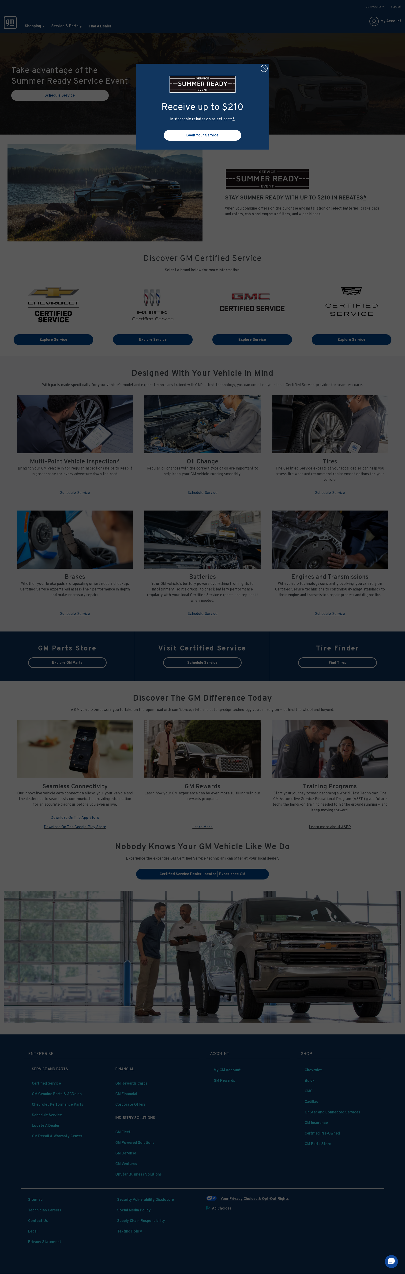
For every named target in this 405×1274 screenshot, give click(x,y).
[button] (233, 119)
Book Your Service (202, 135)
